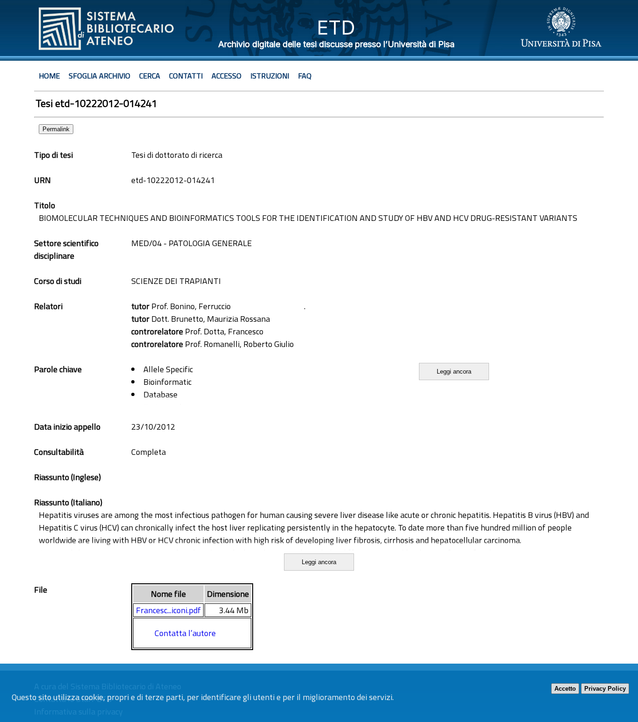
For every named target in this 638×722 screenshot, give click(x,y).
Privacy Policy (605, 688)
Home (49, 75)
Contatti (186, 75)
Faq (305, 75)
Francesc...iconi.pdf (168, 610)
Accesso (226, 75)
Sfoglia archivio (99, 75)
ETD (336, 27)
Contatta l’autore (185, 633)
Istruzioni (269, 75)
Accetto (565, 688)
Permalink (56, 129)
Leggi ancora (454, 371)
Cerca (149, 75)
